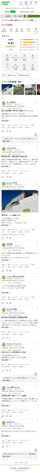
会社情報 (13, 468)
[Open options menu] (37, 102)
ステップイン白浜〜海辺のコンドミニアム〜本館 (17, 20)
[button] (7, 89)
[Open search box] (4, 75)
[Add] (35, 21)
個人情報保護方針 (23, 468)
